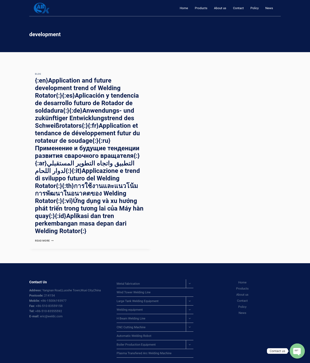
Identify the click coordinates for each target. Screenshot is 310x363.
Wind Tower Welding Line (134, 292)
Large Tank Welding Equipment (138, 301)
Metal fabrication (128, 283)
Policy (254, 8)
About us (220, 8)
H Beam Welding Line (131, 318)
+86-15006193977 (48, 300)
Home (184, 8)
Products (201, 8)
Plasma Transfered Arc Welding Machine (144, 353)
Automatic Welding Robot (134, 336)
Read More (44, 240)
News (269, 8)
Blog (38, 74)
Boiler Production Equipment (136, 344)
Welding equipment (130, 309)
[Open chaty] (297, 351)
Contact (238, 8)
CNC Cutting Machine (131, 327)
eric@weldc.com (46, 316)
